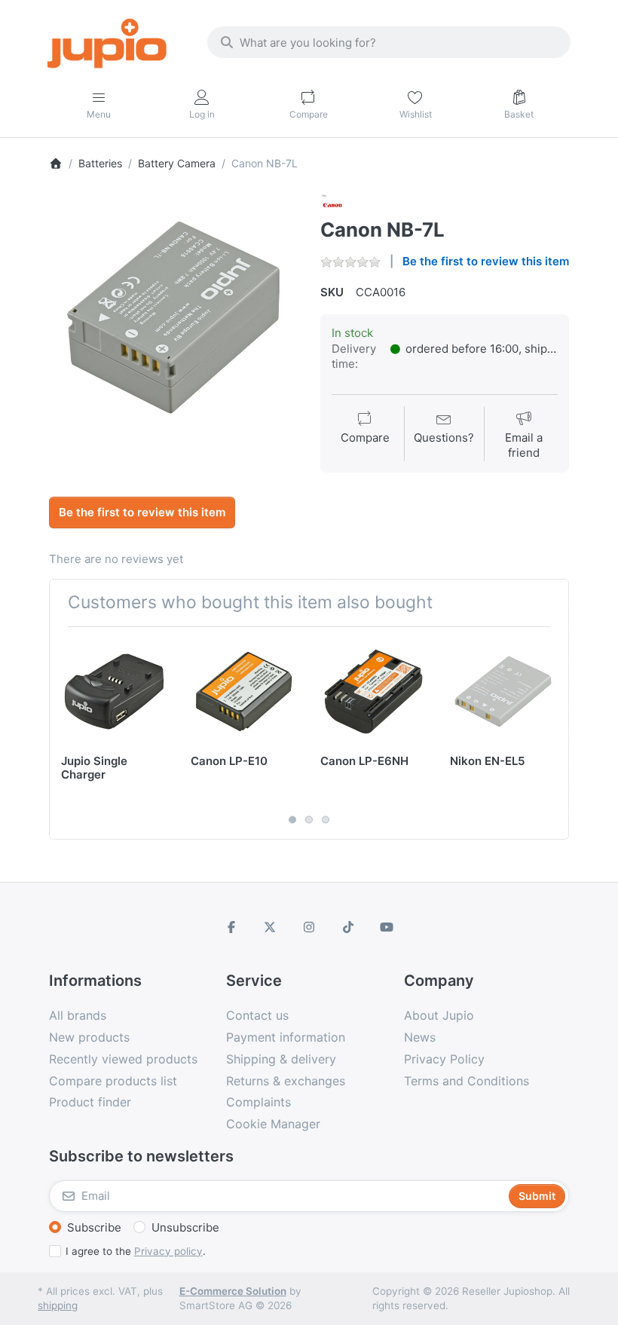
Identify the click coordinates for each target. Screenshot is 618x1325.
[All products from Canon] (332, 204)
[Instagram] (309, 927)
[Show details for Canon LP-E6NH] (373, 691)
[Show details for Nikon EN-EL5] (503, 691)
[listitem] (173, 317)
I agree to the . (136, 1251)
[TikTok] (348, 927)
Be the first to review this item (485, 261)
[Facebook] (231, 927)
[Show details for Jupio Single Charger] (114, 691)
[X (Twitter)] (270, 927)
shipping (58, 1305)
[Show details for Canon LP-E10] (244, 691)
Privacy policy (168, 1251)
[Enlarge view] (173, 317)
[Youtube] (386, 927)
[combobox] (389, 42)
